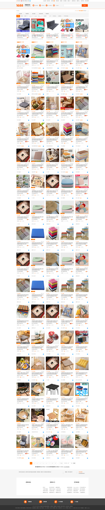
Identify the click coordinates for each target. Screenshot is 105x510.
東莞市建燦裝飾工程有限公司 (84, 489)
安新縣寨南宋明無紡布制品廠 (79, 349)
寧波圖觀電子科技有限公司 (71, 492)
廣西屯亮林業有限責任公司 (84, 490)
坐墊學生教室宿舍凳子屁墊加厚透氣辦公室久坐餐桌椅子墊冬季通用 (67, 243)
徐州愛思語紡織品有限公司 (49, 37)
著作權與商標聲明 (46, 506)
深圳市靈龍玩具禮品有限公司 (64, 37)
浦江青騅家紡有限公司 (20, 401)
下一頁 (61, 463)
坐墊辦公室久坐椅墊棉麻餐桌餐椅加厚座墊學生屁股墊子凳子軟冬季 (23, 399)
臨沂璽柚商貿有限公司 (20, 349)
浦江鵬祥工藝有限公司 (20, 89)
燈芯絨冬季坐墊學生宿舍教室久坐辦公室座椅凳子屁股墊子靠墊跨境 (67, 166)
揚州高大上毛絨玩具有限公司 (20, 375)
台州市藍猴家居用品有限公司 (49, 427)
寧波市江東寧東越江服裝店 (77, 492)
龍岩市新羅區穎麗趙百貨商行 (79, 219)
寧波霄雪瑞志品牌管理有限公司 (79, 193)
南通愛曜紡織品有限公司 (49, 141)
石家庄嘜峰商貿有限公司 (79, 141)
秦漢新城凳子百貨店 (52, 492)
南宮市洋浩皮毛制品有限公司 (64, 401)
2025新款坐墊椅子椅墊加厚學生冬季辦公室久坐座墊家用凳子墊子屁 (52, 399)
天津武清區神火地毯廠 (35, 193)
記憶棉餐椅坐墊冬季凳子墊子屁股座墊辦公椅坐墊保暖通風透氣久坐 (67, 373)
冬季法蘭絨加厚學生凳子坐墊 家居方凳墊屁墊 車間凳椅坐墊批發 (23, 321)
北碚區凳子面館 (51, 490)
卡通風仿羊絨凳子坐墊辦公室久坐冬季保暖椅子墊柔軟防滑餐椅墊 (52, 192)
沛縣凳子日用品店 (52, 489)
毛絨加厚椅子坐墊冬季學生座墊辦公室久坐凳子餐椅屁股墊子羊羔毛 (67, 140)
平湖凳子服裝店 (45, 489)
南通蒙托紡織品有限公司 (35, 141)
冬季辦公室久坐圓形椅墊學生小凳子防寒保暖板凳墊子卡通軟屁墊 (67, 425)
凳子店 (44, 487)
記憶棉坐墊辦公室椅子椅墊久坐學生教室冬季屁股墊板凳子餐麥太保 (67, 192)
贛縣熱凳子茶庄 (45, 492)
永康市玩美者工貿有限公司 (35, 37)
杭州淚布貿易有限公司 (64, 193)
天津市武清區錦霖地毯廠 (49, 193)
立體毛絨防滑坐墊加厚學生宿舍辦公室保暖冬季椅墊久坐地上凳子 (82, 114)
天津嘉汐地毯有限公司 (49, 375)
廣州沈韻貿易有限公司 (64, 219)
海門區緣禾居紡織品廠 (20, 193)
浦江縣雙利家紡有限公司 (79, 167)
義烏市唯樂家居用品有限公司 (49, 115)
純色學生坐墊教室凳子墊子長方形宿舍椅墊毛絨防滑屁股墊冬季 (52, 62)
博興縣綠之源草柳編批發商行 (79, 427)
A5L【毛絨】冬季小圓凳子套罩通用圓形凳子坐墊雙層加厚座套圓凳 (52, 451)
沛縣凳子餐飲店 (45, 490)
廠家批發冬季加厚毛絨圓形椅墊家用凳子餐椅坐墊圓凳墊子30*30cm (52, 347)
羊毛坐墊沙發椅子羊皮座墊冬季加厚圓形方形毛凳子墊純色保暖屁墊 (67, 114)
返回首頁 (61, 466)
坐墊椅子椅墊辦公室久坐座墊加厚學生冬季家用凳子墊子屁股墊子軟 (67, 347)
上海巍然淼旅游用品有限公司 (72, 489)
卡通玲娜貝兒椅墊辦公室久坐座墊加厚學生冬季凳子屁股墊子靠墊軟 (67, 451)
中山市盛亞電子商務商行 (20, 245)
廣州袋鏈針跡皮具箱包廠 (49, 401)
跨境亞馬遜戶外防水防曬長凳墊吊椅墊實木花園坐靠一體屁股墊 (52, 36)
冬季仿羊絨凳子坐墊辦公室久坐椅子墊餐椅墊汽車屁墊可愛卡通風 (52, 166)
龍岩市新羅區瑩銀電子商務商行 (49, 453)
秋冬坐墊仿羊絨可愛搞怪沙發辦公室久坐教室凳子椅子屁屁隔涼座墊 (52, 88)
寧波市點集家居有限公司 (35, 63)
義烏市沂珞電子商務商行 (35, 401)
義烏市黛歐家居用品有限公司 (20, 115)
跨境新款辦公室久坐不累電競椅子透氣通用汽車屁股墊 (82, 36)
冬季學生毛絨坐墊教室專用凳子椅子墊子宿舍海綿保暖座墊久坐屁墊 (82, 166)
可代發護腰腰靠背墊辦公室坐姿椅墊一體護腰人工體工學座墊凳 (37, 36)
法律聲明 (51, 506)
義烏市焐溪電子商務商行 (20, 323)
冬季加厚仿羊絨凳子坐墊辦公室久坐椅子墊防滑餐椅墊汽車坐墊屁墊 (23, 218)
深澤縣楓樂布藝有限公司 (64, 375)
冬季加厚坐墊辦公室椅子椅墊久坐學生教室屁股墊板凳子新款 (37, 218)
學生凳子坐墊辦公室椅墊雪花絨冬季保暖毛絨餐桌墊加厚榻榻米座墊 (23, 347)
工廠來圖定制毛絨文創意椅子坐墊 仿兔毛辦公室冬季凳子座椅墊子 (23, 62)
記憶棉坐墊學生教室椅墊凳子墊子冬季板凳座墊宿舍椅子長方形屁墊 (37, 243)
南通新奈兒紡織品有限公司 (20, 141)
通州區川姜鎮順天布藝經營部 (49, 63)
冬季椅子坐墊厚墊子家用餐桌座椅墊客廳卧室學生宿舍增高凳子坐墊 (82, 451)
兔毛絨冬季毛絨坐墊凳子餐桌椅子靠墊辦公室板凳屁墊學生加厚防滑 (37, 373)
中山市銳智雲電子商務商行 (49, 245)
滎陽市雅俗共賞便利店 (77, 489)
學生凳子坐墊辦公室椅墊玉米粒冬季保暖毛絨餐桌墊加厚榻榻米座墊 (52, 140)
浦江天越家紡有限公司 (64, 167)
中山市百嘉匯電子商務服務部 (79, 245)
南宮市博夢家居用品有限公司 (64, 349)
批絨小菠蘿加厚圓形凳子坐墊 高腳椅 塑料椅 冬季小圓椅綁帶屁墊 (52, 218)
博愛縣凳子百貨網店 (59, 492)
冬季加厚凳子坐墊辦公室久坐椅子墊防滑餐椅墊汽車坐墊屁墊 (37, 399)
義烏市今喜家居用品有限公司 (35, 115)
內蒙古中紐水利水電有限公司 (72, 490)
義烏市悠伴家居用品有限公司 (79, 63)
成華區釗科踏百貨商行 (70, 487)
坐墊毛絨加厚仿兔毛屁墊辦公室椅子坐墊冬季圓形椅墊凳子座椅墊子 (37, 140)
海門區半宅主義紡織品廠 (79, 453)
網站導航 (71, 506)
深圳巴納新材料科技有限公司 (79, 37)
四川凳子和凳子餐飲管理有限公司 (54, 487)
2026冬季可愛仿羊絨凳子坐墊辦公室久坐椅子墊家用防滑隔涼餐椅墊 (52, 373)
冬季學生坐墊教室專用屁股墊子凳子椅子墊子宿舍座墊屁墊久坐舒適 (37, 451)
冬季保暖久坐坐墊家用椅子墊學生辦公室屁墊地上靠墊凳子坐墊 (82, 62)
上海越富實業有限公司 (83, 492)
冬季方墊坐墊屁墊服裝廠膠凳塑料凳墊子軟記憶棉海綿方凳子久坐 (82, 399)
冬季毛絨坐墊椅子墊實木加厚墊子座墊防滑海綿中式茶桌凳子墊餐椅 (67, 88)
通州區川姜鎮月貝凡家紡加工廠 (79, 115)
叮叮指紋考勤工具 (83, 487)
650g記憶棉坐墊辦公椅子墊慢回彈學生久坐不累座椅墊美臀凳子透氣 (23, 114)
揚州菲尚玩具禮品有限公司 (35, 427)
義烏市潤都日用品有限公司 (35, 375)
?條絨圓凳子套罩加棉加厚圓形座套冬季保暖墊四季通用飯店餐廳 (82, 218)
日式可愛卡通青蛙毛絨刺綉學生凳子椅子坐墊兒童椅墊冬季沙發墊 (52, 425)
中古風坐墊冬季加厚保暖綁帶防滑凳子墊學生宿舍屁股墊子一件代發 (37, 114)
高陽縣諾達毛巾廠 (49, 349)
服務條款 (55, 506)
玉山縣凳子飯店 (58, 489)
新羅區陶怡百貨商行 (49, 219)
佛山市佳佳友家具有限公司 (35, 89)
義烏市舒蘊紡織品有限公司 (20, 167)
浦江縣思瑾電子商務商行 (79, 323)
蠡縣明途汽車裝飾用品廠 (64, 63)
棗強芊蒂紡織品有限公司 (64, 141)
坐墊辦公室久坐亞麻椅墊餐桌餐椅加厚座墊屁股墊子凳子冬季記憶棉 (37, 166)
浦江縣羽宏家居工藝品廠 (35, 349)
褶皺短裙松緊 (75, 490)
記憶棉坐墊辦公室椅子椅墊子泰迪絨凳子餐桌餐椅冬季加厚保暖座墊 (23, 140)
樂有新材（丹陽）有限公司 (79, 401)
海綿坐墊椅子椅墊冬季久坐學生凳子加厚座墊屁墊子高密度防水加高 (37, 88)
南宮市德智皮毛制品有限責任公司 (64, 115)
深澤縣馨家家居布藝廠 (20, 453)
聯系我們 (67, 506)
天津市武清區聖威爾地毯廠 (49, 167)
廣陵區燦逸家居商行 (64, 453)
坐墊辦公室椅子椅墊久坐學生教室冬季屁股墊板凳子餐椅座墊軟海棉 (82, 192)
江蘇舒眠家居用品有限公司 (20, 37)
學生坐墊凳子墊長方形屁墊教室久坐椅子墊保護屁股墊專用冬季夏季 (67, 62)
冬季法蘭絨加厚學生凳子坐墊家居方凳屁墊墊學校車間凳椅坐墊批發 (37, 62)
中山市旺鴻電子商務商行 (64, 245)
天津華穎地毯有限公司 (49, 89)
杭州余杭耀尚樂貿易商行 (35, 219)
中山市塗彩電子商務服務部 (35, 245)
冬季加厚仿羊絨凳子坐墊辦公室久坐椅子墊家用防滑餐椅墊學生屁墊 (23, 166)
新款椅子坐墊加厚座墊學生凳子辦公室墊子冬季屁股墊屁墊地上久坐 (82, 373)
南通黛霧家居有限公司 (35, 167)
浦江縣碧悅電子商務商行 (35, 453)
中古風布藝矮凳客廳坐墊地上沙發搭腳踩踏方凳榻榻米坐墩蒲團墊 (82, 88)
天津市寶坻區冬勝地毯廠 (64, 427)
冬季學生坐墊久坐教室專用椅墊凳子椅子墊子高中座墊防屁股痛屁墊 (23, 192)
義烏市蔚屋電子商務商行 (49, 323)
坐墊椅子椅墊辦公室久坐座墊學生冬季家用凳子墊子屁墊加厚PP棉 (82, 140)
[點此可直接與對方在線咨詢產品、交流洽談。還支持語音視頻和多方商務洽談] (43, 68)
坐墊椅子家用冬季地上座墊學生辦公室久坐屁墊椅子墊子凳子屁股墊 (52, 114)
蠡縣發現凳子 (58, 487)
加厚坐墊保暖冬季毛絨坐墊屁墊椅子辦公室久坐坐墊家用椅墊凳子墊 (23, 88)
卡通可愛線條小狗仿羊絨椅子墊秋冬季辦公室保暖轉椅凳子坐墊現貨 (37, 192)
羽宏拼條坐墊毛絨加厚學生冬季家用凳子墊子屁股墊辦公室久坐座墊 (37, 347)
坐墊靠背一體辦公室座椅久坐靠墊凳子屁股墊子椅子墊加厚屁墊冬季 (23, 373)
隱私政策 (58, 506)
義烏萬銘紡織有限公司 (79, 89)
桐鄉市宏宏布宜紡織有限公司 (64, 89)
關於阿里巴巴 (63, 506)
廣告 (28, 36)
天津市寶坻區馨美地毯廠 (20, 219)
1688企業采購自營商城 (79, 375)
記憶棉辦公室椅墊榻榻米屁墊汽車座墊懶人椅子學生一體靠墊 (23, 36)
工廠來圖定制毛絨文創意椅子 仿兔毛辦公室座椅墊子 (67, 36)
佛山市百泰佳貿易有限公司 (35, 323)
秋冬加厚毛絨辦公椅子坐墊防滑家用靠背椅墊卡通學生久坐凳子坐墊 (23, 451)
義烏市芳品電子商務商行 (20, 427)
